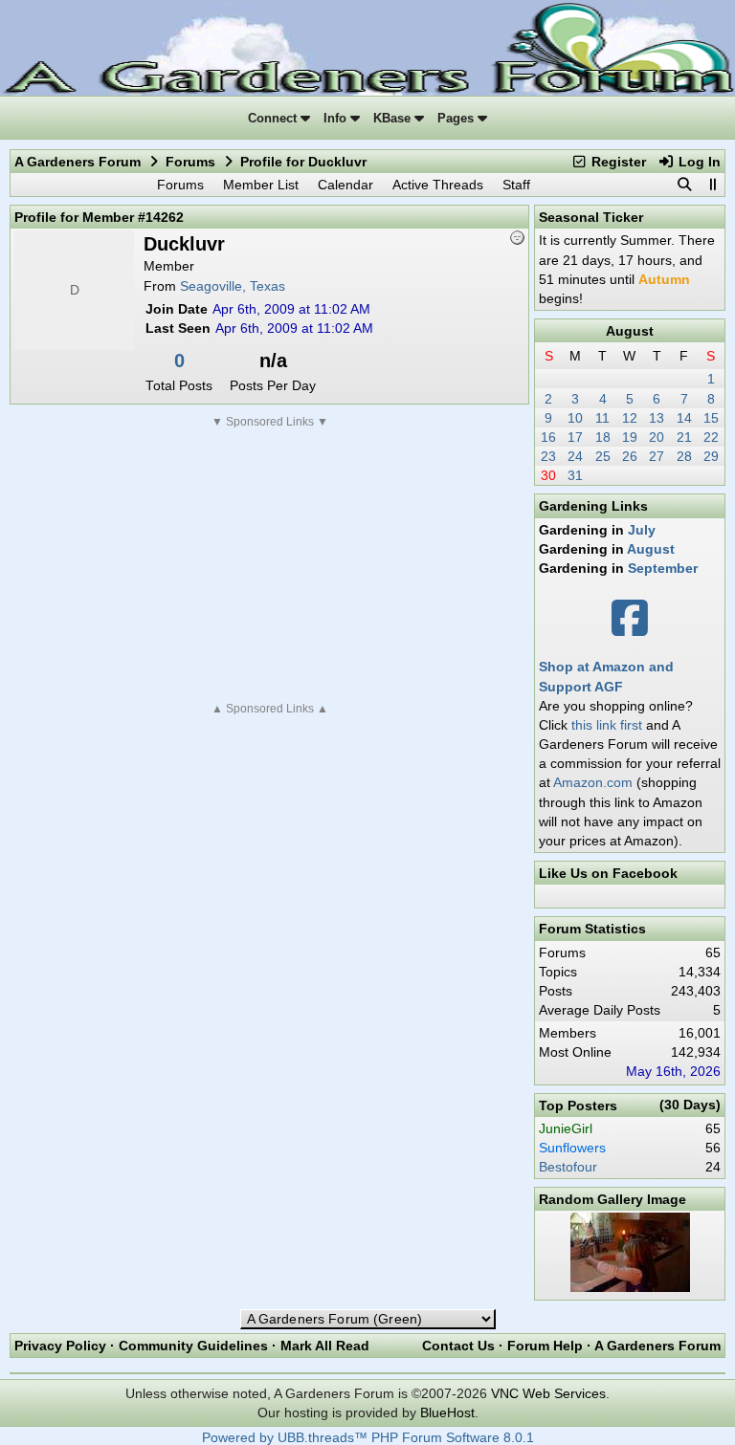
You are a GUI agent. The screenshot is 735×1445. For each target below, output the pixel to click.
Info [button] (336, 118)
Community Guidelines (193, 1345)
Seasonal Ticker (591, 217)
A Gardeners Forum (77, 161)
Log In (698, 161)
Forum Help (545, 1345)
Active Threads (437, 184)
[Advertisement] (269, 565)
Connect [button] (274, 118)
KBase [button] (393, 118)
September (663, 568)
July (642, 529)
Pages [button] (457, 118)
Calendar (345, 184)
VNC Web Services (548, 1393)
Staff (516, 184)
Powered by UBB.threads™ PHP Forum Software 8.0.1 (368, 1438)
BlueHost (447, 1412)
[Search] (684, 184)
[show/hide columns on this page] (712, 184)
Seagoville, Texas (232, 286)
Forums (190, 161)
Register (617, 161)
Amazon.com (593, 782)
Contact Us (458, 1345)
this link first (606, 725)
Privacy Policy (60, 1345)
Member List (261, 184)
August (630, 331)
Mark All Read (324, 1345)
